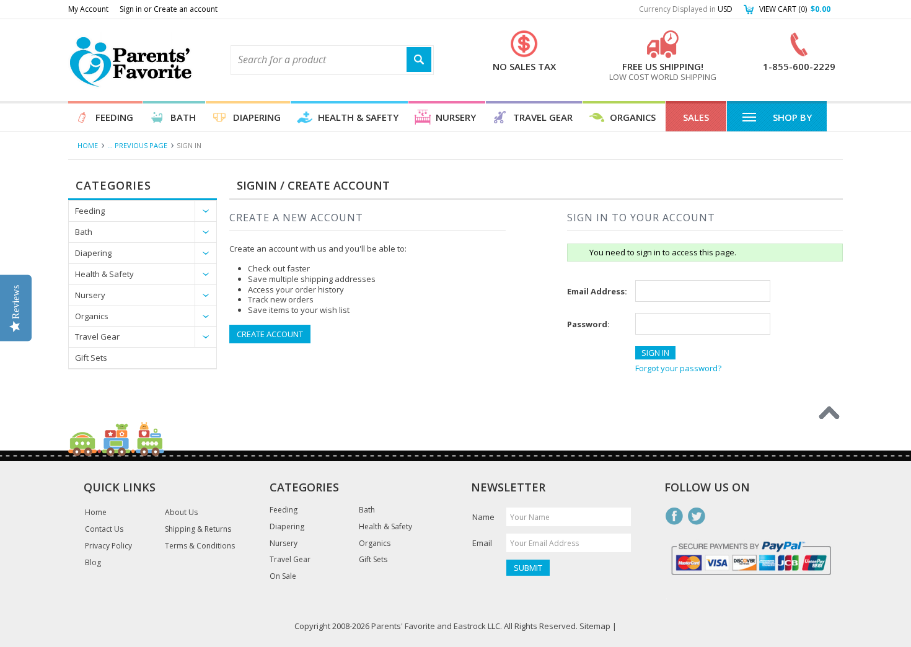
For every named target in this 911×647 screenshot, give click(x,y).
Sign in (131, 9)
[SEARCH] (419, 60)
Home (87, 145)
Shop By (792, 117)
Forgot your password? (678, 368)
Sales (696, 117)
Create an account (186, 9)
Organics (633, 117)
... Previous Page (137, 145)
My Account (88, 9)
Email (482, 542)
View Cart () (794, 9)
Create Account (270, 334)
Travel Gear (543, 117)
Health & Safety (358, 117)
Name (483, 516)
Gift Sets (91, 357)
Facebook (674, 516)
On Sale (283, 576)
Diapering (257, 117)
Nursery (456, 117)
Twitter (696, 516)
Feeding (114, 117)
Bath (183, 117)
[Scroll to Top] (829, 413)
